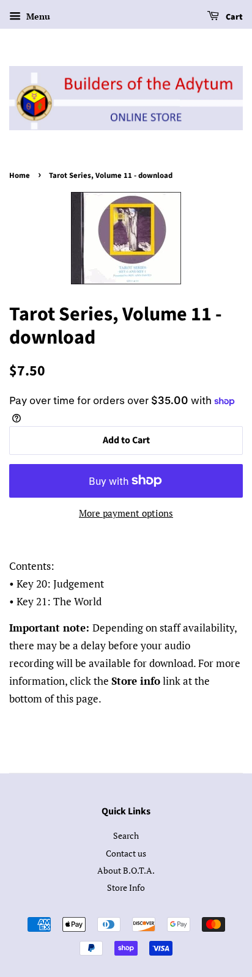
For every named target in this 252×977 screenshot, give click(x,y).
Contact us (126, 853)
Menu (37, 16)
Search (126, 835)
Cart (233, 17)
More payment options (126, 513)
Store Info (126, 887)
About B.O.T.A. (126, 870)
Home (19, 175)
